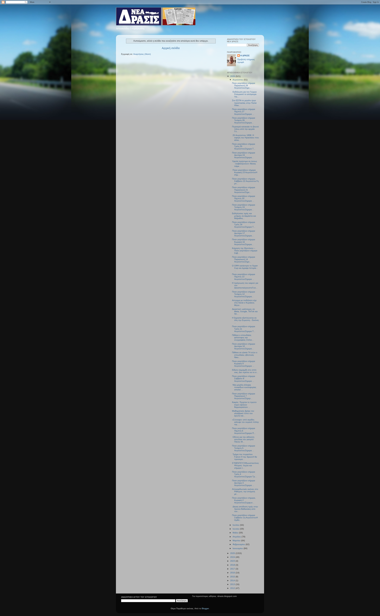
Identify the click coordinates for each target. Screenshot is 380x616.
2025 (233, 553)
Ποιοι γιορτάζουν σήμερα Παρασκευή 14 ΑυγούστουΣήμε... (243, 259)
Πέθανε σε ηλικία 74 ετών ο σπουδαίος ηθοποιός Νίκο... (244, 354)
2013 (233, 584)
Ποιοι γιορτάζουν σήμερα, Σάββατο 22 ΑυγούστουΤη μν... (245, 181)
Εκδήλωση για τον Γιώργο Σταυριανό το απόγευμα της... (244, 94)
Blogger (205, 608)
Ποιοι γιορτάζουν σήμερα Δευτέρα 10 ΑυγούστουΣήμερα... (243, 346)
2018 (233, 565)
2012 (233, 588)
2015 (233, 577)
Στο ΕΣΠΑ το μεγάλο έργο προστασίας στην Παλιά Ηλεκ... (244, 102)
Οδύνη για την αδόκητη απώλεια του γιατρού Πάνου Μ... (243, 439)
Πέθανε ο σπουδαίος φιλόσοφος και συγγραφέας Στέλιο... (243, 337)
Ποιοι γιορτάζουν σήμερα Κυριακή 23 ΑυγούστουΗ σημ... (244, 172)
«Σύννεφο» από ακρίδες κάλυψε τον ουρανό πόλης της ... (245, 422)
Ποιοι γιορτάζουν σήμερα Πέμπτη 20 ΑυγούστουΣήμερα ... (243, 198)
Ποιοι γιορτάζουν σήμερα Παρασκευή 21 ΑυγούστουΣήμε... (243, 189)
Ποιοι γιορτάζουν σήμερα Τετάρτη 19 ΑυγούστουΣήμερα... (243, 207)
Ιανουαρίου (238, 548)
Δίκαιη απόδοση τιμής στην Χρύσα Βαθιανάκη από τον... (245, 509)
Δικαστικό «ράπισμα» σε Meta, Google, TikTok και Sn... (245, 311)
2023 (233, 561)
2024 (233, 557)
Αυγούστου (238, 80)
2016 (233, 573)
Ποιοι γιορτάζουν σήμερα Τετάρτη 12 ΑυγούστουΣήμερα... (243, 294)
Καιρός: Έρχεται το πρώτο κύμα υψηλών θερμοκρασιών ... (244, 404)
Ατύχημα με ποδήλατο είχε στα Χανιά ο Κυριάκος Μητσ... (244, 302)
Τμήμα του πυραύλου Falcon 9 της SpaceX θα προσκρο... (244, 456)
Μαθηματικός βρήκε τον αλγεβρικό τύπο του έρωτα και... (243, 413)
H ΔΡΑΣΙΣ (245, 55)
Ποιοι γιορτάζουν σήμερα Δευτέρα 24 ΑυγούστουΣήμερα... (243, 155)
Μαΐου (236, 533)
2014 (233, 580)
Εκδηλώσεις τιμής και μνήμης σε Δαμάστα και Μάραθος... (244, 215)
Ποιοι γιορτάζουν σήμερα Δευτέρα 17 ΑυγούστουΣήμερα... (243, 233)
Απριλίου (237, 537)
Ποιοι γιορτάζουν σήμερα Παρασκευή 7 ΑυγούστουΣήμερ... (243, 396)
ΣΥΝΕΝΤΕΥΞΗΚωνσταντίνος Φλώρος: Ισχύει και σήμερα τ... (245, 465)
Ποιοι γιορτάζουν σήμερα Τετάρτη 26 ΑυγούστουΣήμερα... (243, 120)
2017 (233, 569)
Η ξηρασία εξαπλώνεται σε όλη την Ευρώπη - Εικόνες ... (245, 320)
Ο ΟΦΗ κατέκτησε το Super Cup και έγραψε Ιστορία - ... (245, 268)
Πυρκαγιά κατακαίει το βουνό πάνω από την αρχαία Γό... (245, 129)
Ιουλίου (236, 525)
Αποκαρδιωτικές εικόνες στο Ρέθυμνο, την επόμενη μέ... (245, 491)
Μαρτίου (237, 540)
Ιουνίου (236, 529)
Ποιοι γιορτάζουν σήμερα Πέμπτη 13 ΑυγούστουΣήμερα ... (243, 276)
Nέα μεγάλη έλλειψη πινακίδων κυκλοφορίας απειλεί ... (244, 387)
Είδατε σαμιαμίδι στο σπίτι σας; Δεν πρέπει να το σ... (245, 371)
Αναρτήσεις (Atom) (142, 54)
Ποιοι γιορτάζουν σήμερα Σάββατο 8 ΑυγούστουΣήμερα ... (243, 378)
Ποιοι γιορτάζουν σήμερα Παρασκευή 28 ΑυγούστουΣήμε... (243, 85)
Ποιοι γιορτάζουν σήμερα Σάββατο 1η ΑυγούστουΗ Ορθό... (245, 517)
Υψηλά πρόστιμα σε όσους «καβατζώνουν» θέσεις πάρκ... (244, 163)
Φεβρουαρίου (239, 544)
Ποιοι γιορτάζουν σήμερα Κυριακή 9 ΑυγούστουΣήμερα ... (243, 363)
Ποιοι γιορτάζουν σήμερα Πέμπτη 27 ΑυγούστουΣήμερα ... (243, 111)
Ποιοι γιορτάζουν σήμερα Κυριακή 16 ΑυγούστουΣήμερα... (243, 241)
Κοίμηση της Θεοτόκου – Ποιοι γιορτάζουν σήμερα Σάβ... (244, 250)
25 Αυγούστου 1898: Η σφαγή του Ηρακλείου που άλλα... (245, 137)
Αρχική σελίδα (171, 48)
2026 (233, 76)
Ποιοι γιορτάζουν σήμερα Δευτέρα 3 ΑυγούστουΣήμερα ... (243, 482)
